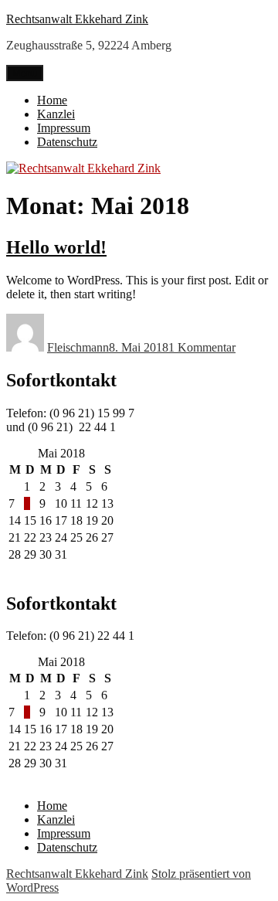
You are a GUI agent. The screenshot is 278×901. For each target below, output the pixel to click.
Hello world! (56, 247)
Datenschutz (67, 141)
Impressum (63, 127)
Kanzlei (56, 114)
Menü (24, 73)
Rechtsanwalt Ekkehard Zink (77, 19)
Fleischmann (78, 347)
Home (52, 100)
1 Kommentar (202, 347)
